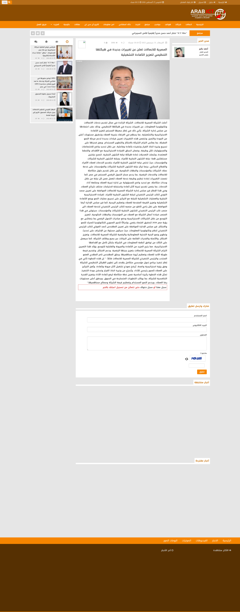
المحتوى (203, 335)
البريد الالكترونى (200, 325)
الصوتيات (186, 540)
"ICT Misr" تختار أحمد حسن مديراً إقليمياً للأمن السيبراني (159, 33)
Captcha (203, 353)
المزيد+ (55, 24)
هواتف (168, 24)
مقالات (77, 24)
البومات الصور (171, 540)
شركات (178, 24)
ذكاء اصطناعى (125, 24)
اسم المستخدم (200, 315)
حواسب (157, 24)
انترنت (137, 24)
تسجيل (201, 2)
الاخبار (215, 540)
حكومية (67, 24)
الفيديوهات (202, 540)
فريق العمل (41, 24)
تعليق (201, 372)
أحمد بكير (203, 49)
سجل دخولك (146, 287)
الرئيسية (221, 2)
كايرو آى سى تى (91, 24)
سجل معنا (161, 287)
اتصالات (189, 24)
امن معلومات (108, 24)
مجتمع (147, 24)
